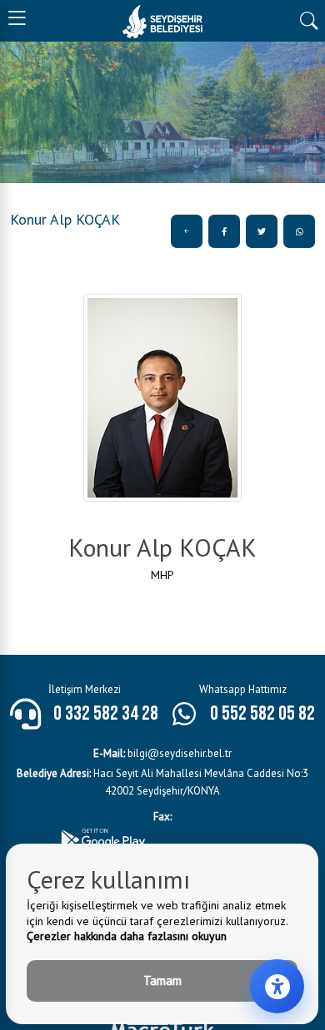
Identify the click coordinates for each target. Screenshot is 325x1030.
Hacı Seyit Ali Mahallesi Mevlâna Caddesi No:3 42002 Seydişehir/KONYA (162, 782)
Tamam (162, 980)
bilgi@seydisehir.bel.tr (162, 753)
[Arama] (308, 19)
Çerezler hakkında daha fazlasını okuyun (127, 935)
